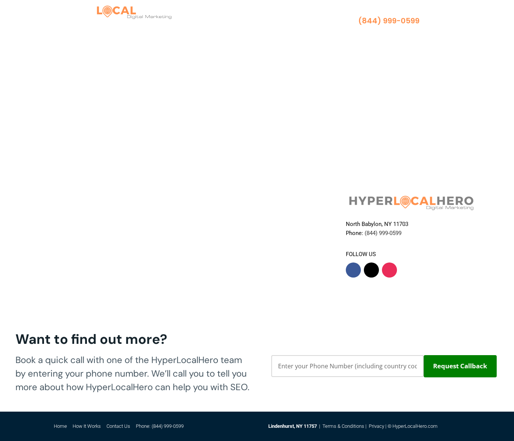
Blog (220, 29)
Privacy (376, 426)
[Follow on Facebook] (353, 270)
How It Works (252, 18)
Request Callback (460, 366)
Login (240, 29)
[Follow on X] (371, 270)
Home (222, 18)
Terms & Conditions (343, 426)
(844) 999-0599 (168, 426)
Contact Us (290, 18)
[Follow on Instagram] (389, 270)
